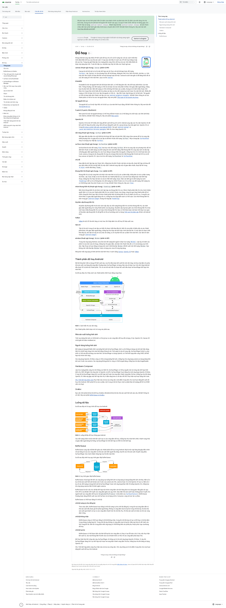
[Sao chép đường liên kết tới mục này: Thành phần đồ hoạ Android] (105, 259)
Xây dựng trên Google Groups (101, 594)
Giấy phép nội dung (122, 564)
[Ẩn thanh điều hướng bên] (21, 605)
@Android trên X (97, 580)
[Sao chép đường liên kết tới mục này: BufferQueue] (88, 446)
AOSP (76, 46)
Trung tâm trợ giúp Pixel (165, 583)
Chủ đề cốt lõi (39, 11)
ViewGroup (115, 198)
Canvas (110, 77)
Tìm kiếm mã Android (32, 2)
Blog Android (96, 585)
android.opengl (123, 127)
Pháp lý (50, 604)
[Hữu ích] (146, 46)
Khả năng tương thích (54, 11)
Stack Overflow (163, 591)
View (131, 183)
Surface (100, 140)
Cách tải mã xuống (31, 585)
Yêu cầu (28, 583)
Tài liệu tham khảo (100, 11)
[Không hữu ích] (149, 46)
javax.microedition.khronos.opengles (92, 129)
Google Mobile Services (165, 588)
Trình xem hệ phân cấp (131, 212)
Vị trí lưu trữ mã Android (32, 580)
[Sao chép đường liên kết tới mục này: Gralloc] (83, 389)
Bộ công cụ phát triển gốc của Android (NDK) (97, 127)
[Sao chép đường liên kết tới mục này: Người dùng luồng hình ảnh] (98, 345)
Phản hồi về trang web (78, 604)
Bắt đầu (17, 11)
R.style (81, 167)
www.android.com (164, 585)
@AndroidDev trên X (98, 583)
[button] (10, 28)
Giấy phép (57, 604)
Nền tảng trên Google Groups (101, 591)
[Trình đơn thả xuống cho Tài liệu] (21, 2)
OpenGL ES (127, 252)
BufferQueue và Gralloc (97, 395)
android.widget (93, 198)
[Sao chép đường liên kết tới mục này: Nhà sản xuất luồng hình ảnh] (99, 335)
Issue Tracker (162, 594)
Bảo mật (27, 11)
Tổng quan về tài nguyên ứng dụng (127, 97)
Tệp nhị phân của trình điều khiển (35, 594)
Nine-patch (114, 116)
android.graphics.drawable (119, 95)
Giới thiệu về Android (32, 604)
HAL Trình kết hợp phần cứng (84, 380)
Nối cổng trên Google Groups (101, 597)
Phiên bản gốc (30, 591)
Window (133, 242)
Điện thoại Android (71, 11)
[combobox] (188, 2)
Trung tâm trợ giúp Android (166, 580)
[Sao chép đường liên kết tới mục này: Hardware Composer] (94, 366)
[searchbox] (12, 17)
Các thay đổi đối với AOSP (86, 29)
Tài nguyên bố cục (84, 107)
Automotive (86, 11)
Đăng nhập (220, 2)
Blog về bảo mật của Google (100, 588)
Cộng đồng (43, 604)
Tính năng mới (6, 11)
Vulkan (81, 221)
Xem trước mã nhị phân (32, 588)
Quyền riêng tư (65, 604)
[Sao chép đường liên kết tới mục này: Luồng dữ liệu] (90, 403)
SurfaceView (144, 138)
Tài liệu (17, 2)
